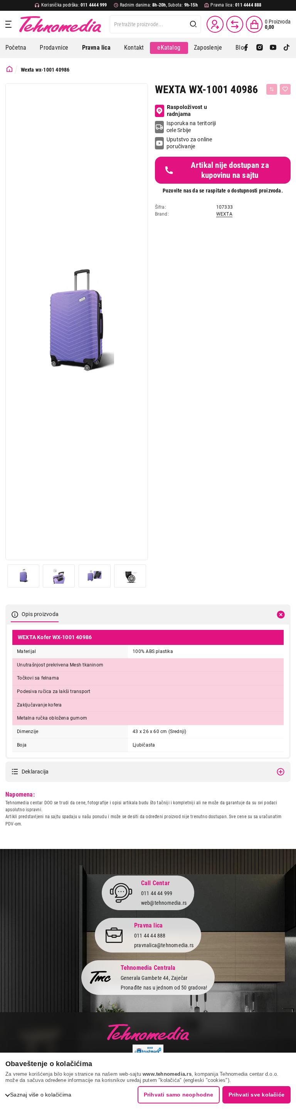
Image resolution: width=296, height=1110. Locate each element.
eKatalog (168, 47)
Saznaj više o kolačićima (40, 1095)
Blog (241, 47)
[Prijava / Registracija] (215, 24)
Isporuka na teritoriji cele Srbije (191, 126)
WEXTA (224, 214)
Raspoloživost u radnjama (187, 110)
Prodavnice (54, 47)
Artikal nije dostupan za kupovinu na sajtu (230, 170)
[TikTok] (287, 48)
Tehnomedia (60, 24)
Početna (15, 47)
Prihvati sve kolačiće (256, 1095)
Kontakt (134, 47)
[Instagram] (260, 48)
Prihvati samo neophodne (179, 1095)
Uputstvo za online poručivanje (189, 142)
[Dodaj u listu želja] (285, 89)
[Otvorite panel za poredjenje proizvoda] (234, 24)
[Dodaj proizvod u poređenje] (271, 89)
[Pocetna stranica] (9, 69)
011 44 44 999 (157, 893)
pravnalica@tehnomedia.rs (163, 945)
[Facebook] (246, 48)
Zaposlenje (208, 47)
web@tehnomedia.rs (164, 903)
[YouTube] (273, 48)
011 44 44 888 (150, 936)
